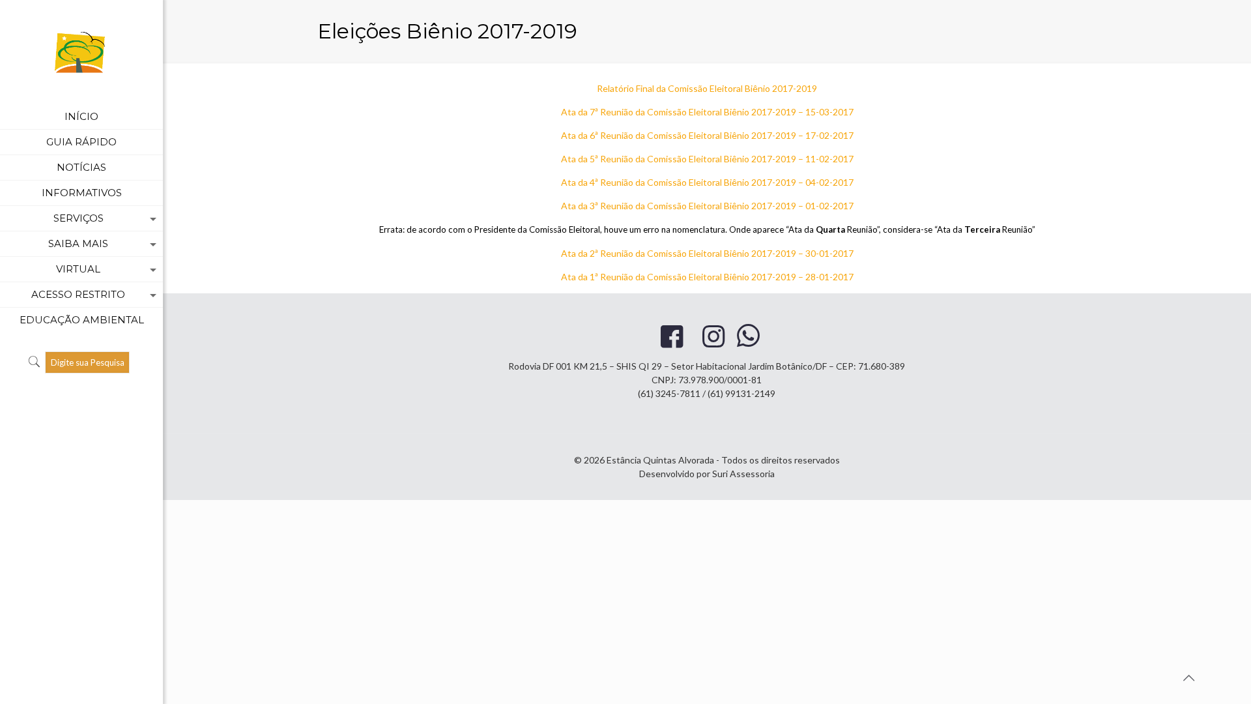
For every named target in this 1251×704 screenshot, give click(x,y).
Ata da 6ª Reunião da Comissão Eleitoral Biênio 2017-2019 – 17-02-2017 (707, 135)
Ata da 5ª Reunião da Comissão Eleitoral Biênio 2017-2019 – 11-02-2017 (707, 158)
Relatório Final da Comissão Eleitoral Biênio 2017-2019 (707, 88)
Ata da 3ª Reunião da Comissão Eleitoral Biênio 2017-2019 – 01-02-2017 (707, 205)
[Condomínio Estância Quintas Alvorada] (81, 52)
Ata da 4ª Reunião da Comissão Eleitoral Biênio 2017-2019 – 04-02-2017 (707, 182)
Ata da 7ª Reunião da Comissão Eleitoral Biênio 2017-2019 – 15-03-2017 (707, 111)
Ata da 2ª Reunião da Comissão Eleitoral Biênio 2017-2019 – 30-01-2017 (707, 253)
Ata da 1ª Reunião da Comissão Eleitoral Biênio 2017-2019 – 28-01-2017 (707, 276)
